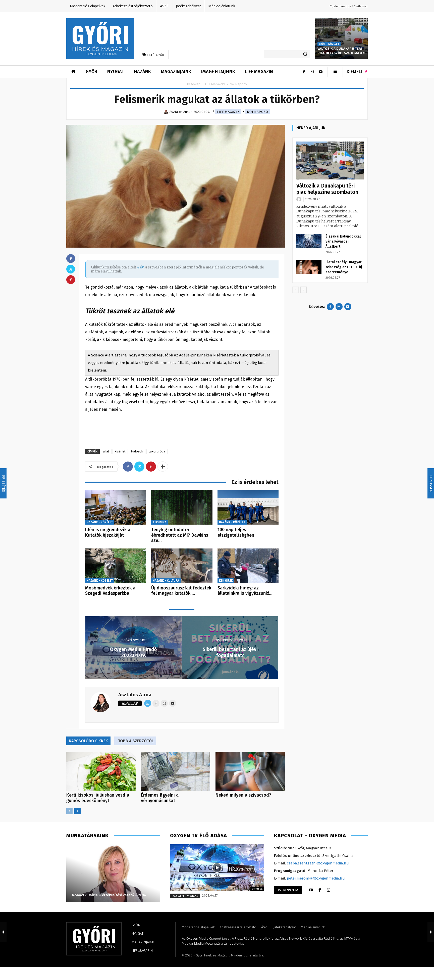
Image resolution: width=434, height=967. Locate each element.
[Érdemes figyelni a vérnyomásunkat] (175, 771)
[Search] (305, 54)
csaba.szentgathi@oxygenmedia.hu (318, 863)
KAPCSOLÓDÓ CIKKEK (88, 741)
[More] (162, 467)
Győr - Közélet (329, 43)
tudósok (137, 451)
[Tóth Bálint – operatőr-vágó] (113, 873)
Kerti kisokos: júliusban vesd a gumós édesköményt (97, 797)
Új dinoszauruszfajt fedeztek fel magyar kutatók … (181, 590)
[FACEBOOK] (320, 890)
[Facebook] (304, 71)
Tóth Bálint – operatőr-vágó (95, 895)
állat (106, 451)
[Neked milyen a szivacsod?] (250, 771)
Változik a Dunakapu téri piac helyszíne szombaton (341, 51)
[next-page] (77, 811)
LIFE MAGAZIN (215, 84)
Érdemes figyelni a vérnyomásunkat (160, 797)
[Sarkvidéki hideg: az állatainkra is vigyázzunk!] (248, 565)
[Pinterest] (151, 467)
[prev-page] (69, 811)
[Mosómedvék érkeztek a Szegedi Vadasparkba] (115, 565)
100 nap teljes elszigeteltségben (236, 532)
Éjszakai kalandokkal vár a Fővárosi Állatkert (343, 241)
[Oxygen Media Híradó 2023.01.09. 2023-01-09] (3, 932)
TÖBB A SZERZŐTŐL (136, 741)
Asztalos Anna (134, 695)
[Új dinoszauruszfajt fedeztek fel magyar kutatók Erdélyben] (181, 565)
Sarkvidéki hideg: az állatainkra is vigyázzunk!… (245, 590)
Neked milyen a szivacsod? (243, 795)
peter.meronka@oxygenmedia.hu (316, 878)
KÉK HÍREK (226, 580)
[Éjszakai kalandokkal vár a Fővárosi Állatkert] (308, 241)
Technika (159, 522)
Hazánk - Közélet (100, 522)
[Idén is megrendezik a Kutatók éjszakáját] (115, 507)
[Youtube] (321, 71)
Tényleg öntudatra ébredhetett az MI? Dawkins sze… (179, 535)
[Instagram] (312, 71)
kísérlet (120, 451)
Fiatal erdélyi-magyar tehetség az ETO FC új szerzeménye (343, 267)
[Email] (147, 703)
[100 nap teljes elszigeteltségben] (248, 507)
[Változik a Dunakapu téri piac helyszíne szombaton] (341, 38)
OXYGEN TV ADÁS (185, 896)
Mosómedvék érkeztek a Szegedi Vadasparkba (110, 590)
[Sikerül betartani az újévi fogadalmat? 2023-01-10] (430, 932)
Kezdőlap (193, 84)
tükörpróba (157, 451)
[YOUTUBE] (311, 890)
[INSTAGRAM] (328, 890)
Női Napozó (257, 112)
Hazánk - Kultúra (166, 580)
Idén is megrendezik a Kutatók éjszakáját (107, 532)
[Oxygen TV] (217, 867)
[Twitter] (139, 467)
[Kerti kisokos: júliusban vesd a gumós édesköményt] (101, 771)
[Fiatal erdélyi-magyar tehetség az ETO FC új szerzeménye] (308, 267)
